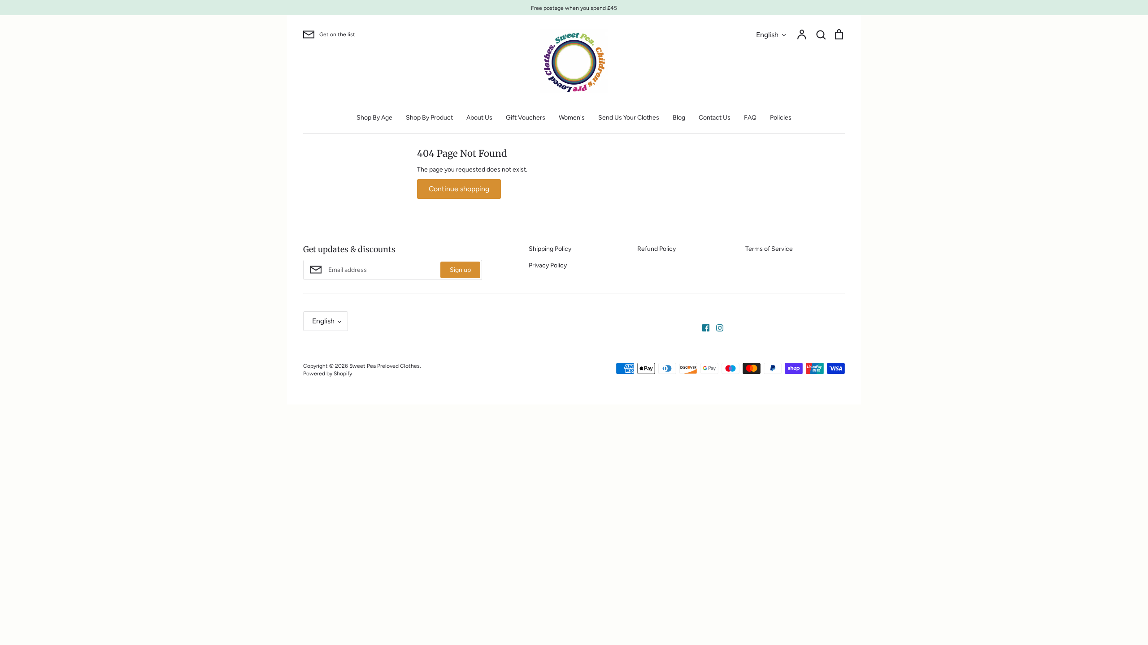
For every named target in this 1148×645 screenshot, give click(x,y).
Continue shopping (459, 189)
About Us (479, 117)
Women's (572, 117)
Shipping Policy (550, 249)
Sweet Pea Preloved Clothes (384, 365)
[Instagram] (716, 327)
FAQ (750, 117)
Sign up (460, 270)
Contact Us (715, 117)
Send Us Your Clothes (628, 117)
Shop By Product (429, 117)
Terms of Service (769, 249)
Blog (679, 117)
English (767, 34)
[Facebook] (702, 327)
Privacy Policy (548, 265)
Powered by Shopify (327, 373)
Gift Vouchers (525, 117)
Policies (780, 117)
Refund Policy (656, 249)
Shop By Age (374, 117)
